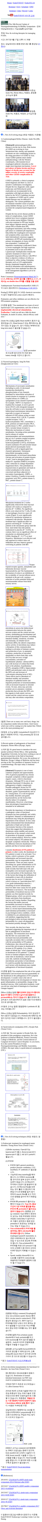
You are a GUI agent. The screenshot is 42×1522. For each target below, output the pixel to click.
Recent (24, 11)
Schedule (24, 7)
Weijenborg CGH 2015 (28, 288)
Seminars (12, 11)
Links (31, 11)
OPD (31, 7)
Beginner (12, 7)
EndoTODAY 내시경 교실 (24, 16)
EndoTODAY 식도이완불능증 (19, 1361)
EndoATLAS (30, 3)
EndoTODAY (18, 3)
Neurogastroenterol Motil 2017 (25, 277)
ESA (18, 7)
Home (9, 3)
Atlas (19, 11)
